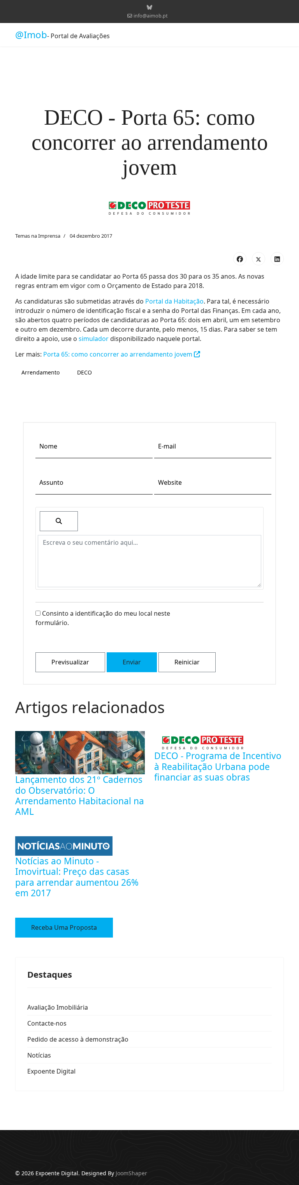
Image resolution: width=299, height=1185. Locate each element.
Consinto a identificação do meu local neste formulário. (102, 618)
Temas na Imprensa (37, 235)
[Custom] (149, 7)
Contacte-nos (47, 1023)
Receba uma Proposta (64, 927)
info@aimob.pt (151, 15)
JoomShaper (131, 1173)
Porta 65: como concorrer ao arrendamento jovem (118, 354)
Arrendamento (40, 372)
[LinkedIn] (277, 258)
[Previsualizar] (59, 521)
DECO (84, 372)
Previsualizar (70, 662)
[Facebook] (239, 258)
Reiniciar (187, 662)
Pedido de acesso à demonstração (77, 1039)
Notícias (39, 1055)
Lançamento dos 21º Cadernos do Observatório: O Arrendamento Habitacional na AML (79, 796)
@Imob (31, 34)
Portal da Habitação (174, 301)
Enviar (132, 662)
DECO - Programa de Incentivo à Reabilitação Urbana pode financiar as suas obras (217, 766)
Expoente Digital (51, 1071)
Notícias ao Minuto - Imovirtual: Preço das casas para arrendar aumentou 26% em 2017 (77, 877)
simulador (94, 338)
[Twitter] (258, 258)
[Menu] (279, 34)
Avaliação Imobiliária (57, 1007)
